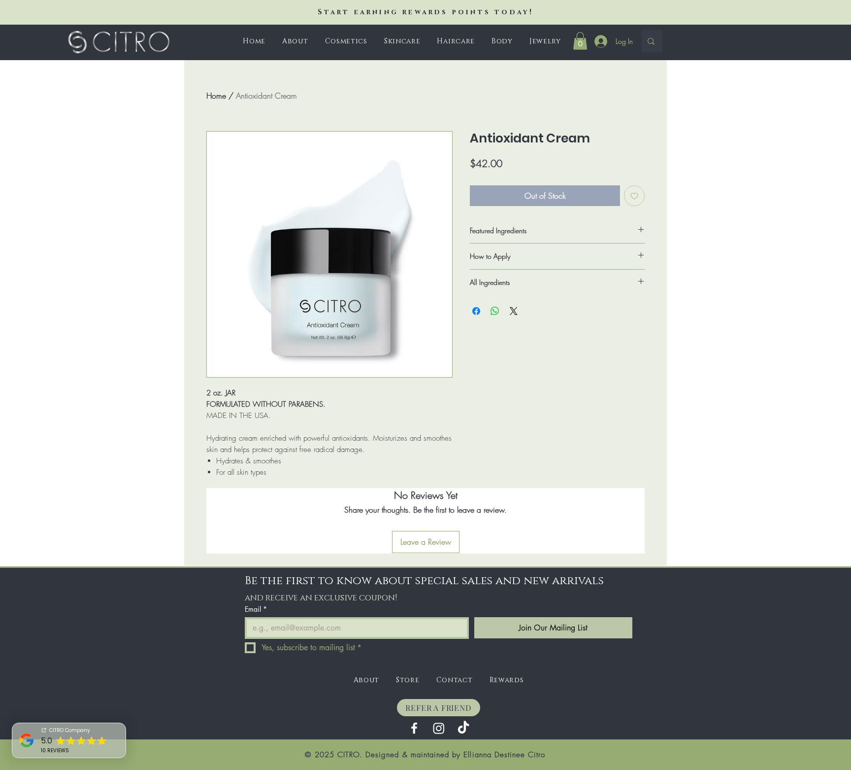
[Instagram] (438, 728)
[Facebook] (414, 728)
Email (256, 609)
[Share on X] (514, 311)
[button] (346, 41)
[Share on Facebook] (476, 311)
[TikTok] (463, 728)
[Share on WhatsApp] (495, 311)
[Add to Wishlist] (634, 195)
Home (216, 95)
